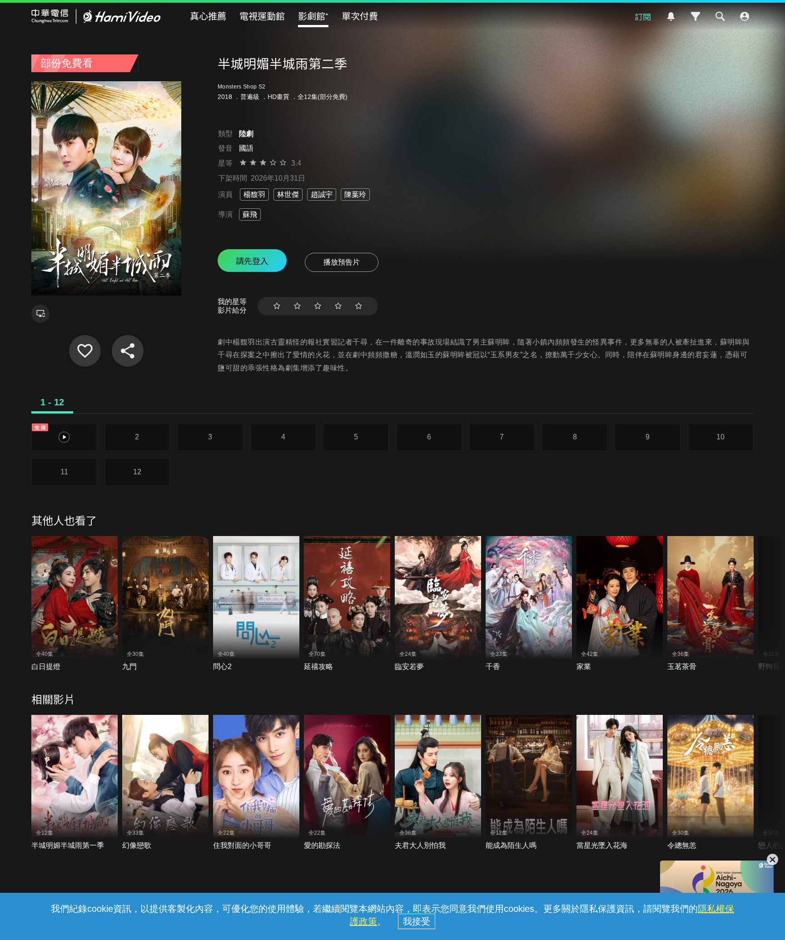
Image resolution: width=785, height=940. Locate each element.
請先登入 (252, 260)
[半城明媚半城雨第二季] (85, 351)
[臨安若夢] (438, 604)
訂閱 (643, 16)
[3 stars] (318, 306)
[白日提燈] (74, 604)
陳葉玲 (355, 194)
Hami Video (96, 16)
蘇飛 (250, 214)
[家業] (619, 604)
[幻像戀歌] (165, 783)
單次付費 (360, 15)
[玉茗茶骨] (710, 604)
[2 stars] (297, 306)
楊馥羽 (254, 194)
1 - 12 (52, 402)
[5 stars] (358, 306)
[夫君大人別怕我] (438, 783)
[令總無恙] (710, 783)
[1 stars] (277, 306)
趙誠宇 (322, 194)
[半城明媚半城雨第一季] (74, 783)
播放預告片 (341, 262)
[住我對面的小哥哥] (256, 783)
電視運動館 (262, 15)
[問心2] (256, 604)
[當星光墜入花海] (619, 783)
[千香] (529, 604)
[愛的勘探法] (347, 783)
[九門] (165, 604)
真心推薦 (208, 15)
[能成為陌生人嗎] (529, 783)
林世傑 (288, 194)
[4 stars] (338, 306)
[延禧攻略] (347, 604)
